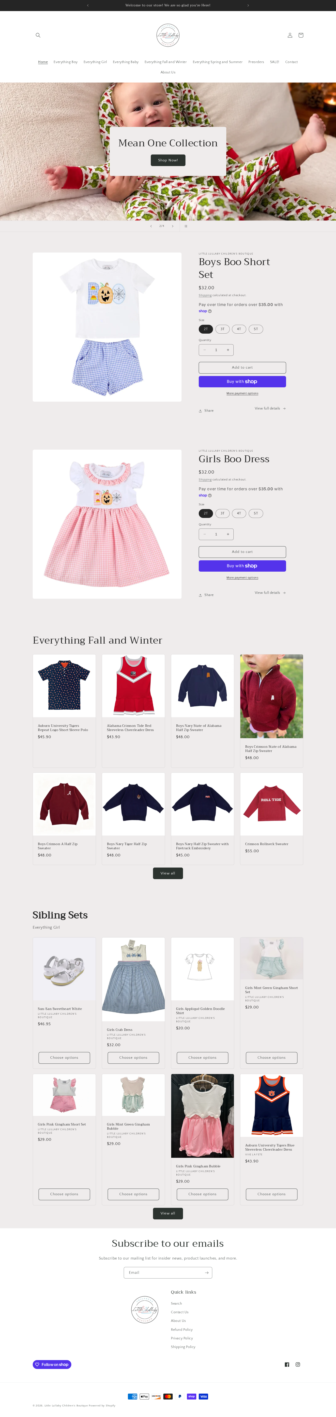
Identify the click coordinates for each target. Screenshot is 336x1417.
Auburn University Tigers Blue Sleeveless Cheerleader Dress (269, 1148)
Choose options (64, 1058)
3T (223, 329)
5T (256, 329)
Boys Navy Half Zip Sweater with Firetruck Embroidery (202, 846)
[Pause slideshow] (185, 226)
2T (206, 329)
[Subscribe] (206, 1273)
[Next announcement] (248, 5)
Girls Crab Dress (120, 1030)
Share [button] (209, 411)
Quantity (205, 340)
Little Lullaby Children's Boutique (66, 1405)
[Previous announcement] (87, 5)
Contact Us (180, 1313)
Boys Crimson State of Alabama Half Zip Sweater (270, 749)
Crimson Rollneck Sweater (266, 844)
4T (239, 329)
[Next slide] (172, 226)
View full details (267, 408)
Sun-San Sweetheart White (60, 1009)
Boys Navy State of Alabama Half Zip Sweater (199, 728)
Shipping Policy (183, 1347)
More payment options (242, 393)
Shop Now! (168, 160)
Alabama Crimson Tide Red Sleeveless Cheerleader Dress (130, 728)
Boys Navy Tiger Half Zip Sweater (127, 846)
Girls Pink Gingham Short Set (62, 1125)
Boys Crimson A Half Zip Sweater (58, 846)
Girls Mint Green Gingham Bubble (128, 1127)
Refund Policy (182, 1330)
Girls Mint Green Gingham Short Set (271, 990)
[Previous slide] (151, 226)
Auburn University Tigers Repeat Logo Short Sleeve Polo (63, 728)
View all (168, 873)
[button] (38, 35)
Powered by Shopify (102, 1405)
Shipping (205, 295)
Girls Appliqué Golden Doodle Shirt (200, 1011)
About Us (178, 1321)
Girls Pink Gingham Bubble (198, 1166)
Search (176, 1304)
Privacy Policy (182, 1338)
